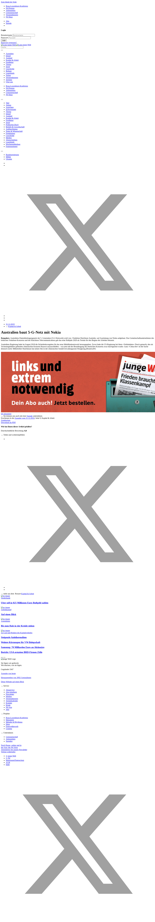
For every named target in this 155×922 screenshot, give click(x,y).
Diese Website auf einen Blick (12, 682)
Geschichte (10, 69)
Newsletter (10, 694)
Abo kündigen (11, 692)
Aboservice (10, 690)
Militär (8, 157)
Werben (9, 696)
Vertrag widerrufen (8, 752)
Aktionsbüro (10, 10)
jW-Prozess (10, 8)
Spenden (9, 741)
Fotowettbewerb (12, 726)
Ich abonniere (6, 414)
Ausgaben (10, 54)
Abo (7, 21)
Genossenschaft (12, 13)
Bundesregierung (12, 155)
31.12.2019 (10, 324)
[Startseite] (16, 45)
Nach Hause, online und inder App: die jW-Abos (11, 746)
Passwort (4, 38)
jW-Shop (9, 17)
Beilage (9, 71)
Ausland (9, 58)
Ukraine (9, 159)
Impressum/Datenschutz (15, 760)
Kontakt (9, 703)
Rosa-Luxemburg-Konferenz (17, 6)
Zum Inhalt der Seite (9, 2)
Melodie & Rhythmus (14, 722)
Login (4, 40)
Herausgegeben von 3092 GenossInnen (16, 678)
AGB (8, 762)
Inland (8, 56)
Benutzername (6, 35)
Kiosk (8, 705)
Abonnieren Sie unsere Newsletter (14, 750)
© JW (8, 758)
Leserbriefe (10, 73)
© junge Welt (11, 756)
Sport (8, 67)
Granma (9, 729)
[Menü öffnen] (2, 50)
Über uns (9, 82)
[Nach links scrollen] (2, 99)
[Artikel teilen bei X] (80, 316)
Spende (9, 23)
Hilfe (8, 765)
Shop (8, 724)
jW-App (9, 707)
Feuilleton (9, 62)
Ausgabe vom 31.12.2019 (25, 418)
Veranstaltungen (12, 15)
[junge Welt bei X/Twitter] (77, 920)
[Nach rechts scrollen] (2, 151)
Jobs (7, 709)
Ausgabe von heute (8, 673)
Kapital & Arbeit (12, 60)
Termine (9, 80)
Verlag (8, 75)
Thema (8, 64)
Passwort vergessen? (9, 43)
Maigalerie (10, 720)
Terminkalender (12, 701)
